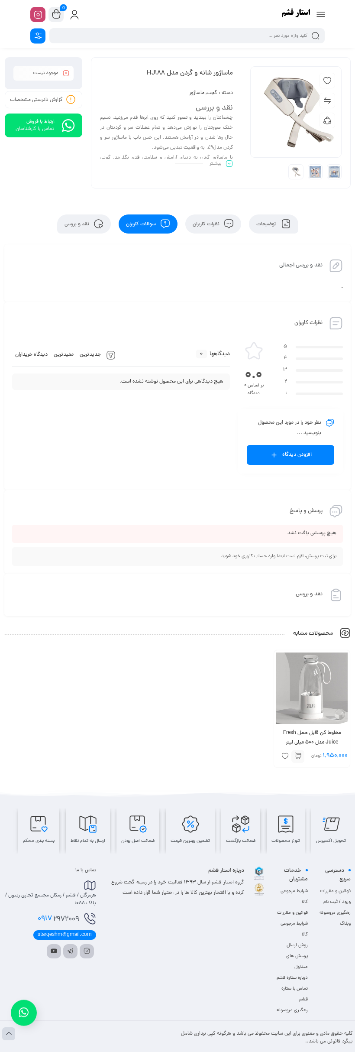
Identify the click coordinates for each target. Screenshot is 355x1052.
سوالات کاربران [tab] (141, 224)
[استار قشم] (296, 14)
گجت (212, 93)
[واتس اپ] (24, 1009)
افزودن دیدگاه (297, 455)
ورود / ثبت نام (337, 902)
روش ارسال (297, 945)
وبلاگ (345, 923)
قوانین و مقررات (335, 891)
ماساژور (196, 93)
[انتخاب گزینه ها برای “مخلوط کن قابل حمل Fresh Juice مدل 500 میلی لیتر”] (297, 756)
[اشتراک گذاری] (327, 120)
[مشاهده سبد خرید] (56, 15)
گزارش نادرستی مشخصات (36, 100)
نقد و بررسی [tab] (77, 224)
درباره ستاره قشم (292, 977)
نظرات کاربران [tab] (207, 224)
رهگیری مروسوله (335, 912)
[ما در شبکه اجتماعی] (37, 14)
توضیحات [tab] (267, 224)
